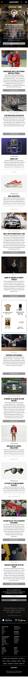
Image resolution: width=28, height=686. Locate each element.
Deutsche (4, 651)
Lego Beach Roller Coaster (14, 115)
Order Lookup (5, 644)
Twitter (16, 637)
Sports (15, 68)
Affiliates (4, 642)
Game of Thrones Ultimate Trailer (14, 278)
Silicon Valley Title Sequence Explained (14, 522)
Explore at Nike (14, 459)
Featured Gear (14, 156)
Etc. (3, 634)
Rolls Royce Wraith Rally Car (14, 234)
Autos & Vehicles (15, 231)
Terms (15, 653)
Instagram (16, 639)
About (15, 649)
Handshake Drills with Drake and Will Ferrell (14, 72)
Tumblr (16, 642)
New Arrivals (5, 637)
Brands (3, 639)
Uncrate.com (6, 658)
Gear (3, 628)
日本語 (3, 652)
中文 (2, 653)
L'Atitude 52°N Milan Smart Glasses (14, 484)
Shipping (4, 641)
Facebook (16, 640)
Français (4, 650)
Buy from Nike (14, 209)
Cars (3, 630)
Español (4, 649)
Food (15, 352)
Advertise (16, 651)
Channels (16, 629)
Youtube (16, 641)
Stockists (16, 634)
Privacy (16, 652)
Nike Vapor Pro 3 (14, 196)
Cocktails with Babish (14, 355)
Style (3, 629)
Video (12, 68)
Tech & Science (15, 112)
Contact (16, 650)
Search (21, 2)
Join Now (14, 171)
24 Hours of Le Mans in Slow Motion (14, 400)
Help (3, 645)
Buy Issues (16, 632)
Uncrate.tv (22, 658)
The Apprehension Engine (14, 25)
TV (15, 274)
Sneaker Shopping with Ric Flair (14, 566)
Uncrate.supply (14, 658)
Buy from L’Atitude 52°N (14, 496)
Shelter (4, 631)
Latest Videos (17, 628)
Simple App (14, 159)
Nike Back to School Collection (14, 447)
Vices (3, 632)
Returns (4, 640)
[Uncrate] (14, 2)
